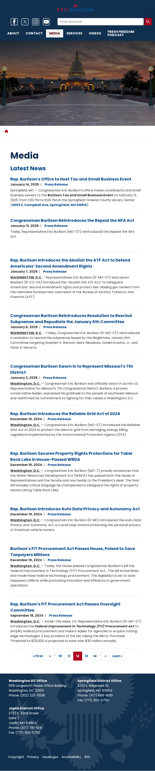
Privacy (33, 757)
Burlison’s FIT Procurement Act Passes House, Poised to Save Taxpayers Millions (72, 551)
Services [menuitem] (74, 33)
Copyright (16, 757)
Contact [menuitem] (34, 33)
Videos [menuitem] (95, 33)
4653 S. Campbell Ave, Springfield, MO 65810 (49, 205)
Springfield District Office (99, 680)
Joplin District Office (26, 708)
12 (79, 657)
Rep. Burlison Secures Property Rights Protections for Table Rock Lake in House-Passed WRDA (71, 456)
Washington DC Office (28, 680)
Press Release (56, 184)
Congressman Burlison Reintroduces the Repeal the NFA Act (72, 220)
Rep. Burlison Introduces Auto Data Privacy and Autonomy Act (75, 509)
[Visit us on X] (26, 21)
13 (88, 657)
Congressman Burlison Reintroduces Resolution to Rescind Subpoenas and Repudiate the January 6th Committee (71, 319)
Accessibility (71, 757)
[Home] (7, 131)
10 (62, 657)
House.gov (50, 757)
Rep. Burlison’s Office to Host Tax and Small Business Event (70, 179)
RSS (87, 757)
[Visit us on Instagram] (36, 21)
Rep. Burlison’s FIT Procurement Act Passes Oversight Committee (65, 607)
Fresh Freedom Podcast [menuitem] (121, 33)
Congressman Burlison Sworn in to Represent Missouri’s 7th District (71, 369)
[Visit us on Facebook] (15, 21)
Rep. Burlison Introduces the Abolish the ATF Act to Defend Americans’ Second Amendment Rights (70, 263)
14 (96, 657)
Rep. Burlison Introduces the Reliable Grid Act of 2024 (65, 413)
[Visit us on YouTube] (47, 21)
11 (70, 657)
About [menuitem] (13, 33)
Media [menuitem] (54, 33)
